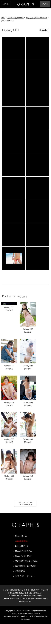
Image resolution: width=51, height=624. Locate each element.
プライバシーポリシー (24, 576)
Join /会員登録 (21, 541)
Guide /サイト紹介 (23, 556)
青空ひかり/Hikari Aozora (36, 18)
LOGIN (45, 4)
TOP (3, 18)
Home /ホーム (21, 536)
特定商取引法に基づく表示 (26, 561)
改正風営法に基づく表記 (25, 566)
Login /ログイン (22, 546)
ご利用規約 (20, 571)
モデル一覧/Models (15, 18)
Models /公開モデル (23, 551)
